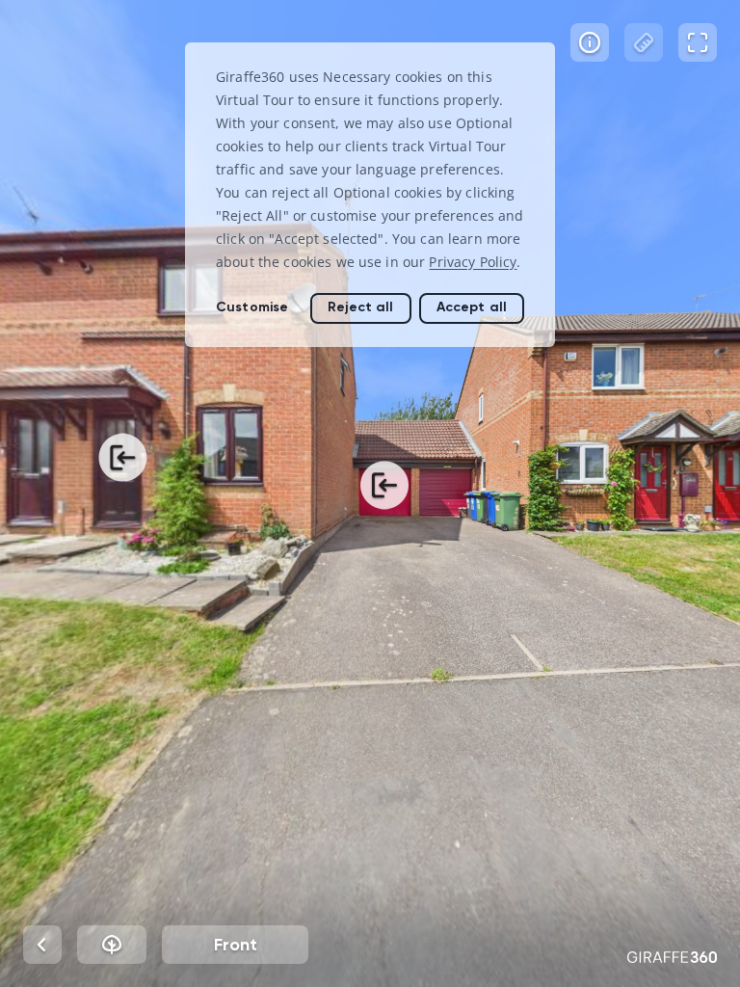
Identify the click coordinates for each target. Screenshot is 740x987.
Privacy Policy (472, 262)
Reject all (360, 307)
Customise (252, 307)
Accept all (471, 307)
